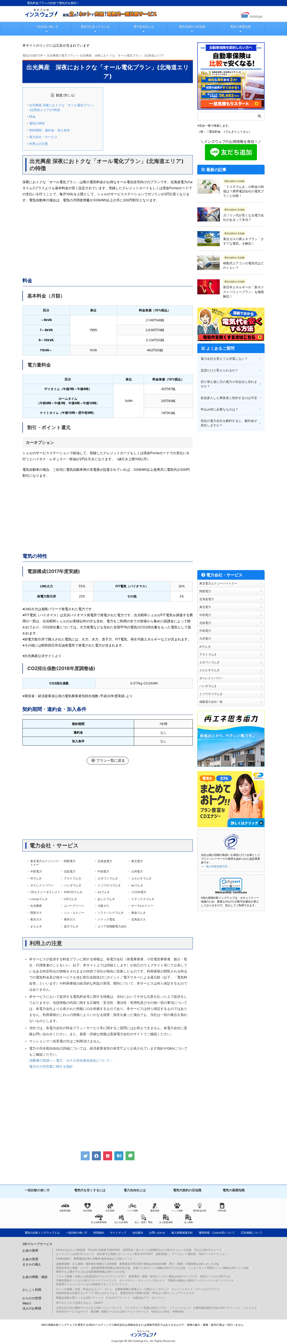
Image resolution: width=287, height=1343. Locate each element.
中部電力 (36, 871)
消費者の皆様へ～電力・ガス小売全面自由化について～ (71, 1060)
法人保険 (188, 1222)
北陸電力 (70, 871)
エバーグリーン (74, 905)
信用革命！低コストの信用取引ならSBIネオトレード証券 (157, 1250)
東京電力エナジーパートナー (44, 862)
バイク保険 (132, 1210)
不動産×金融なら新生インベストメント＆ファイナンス (200, 1280)
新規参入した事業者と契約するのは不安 (229, 398)
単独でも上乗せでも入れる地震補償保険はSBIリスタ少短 (90, 1271)
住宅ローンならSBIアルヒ (215, 1276)
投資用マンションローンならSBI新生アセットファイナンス (92, 1284)
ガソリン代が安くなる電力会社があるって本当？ (243, 217)
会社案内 (137, 1232)
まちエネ (36, 926)
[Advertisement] (107, 239)
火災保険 (109, 1210)
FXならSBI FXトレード (208, 1250)
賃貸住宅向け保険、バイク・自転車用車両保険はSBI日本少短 (93, 1267)
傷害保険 (154, 1210)
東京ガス (36, 919)
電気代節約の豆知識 (192, 26)
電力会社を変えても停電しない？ (224, 358)
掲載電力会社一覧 (211, 701)
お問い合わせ (157, 1232)
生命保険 (87, 1210)
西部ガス (36, 912)
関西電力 (70, 861)
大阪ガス (103, 905)
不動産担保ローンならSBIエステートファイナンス (86, 1280)
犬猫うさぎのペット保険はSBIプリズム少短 (159, 1267)
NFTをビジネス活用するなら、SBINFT (79, 1302)
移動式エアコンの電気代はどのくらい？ (243, 265)
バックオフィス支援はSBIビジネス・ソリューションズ (158, 1307)
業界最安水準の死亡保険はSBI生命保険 (143, 1263)
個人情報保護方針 (182, 1232)
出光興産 (36, 905)
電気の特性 (37, 123)
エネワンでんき (108, 878)
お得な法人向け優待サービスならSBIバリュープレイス (89, 1307)
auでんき (137, 885)
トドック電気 (106, 919)
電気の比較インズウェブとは (42, 1232)
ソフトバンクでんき (111, 912)
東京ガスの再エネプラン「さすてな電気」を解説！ (243, 241)
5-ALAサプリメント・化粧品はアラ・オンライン (135, 1297)
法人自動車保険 (99, 1222)
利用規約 (98, 1232)
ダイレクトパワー (42, 885)
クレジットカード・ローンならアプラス (195, 1289)
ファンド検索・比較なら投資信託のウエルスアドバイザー (91, 1276)
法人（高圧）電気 (143, 1222)
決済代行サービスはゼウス (72, 1311)
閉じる (69, 95)
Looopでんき (39, 899)
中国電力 (103, 871)
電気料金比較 (199, 1210)
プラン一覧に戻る (110, 760)
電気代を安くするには (95, 26)
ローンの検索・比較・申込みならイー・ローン (84, 1289)
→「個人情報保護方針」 (215, 866)
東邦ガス (70, 919)
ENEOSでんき (73, 892)
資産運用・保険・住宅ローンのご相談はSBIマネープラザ (162, 1276)
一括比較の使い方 (46, 26)
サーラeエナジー (142, 905)
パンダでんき (72, 885)
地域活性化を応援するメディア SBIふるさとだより (86, 1293)
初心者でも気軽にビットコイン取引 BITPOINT (125, 1254)
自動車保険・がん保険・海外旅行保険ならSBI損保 (86, 1263)
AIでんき (36, 878)
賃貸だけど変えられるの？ (219, 370)
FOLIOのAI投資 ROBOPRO (104, 1250)
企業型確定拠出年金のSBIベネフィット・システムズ (225, 1307)
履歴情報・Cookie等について (217, 1232)
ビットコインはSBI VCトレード (75, 1254)
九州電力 (137, 871)
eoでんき (104, 892)
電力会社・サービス (43, 137)
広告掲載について (251, 1232)
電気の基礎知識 (240, 26)
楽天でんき (71, 926)
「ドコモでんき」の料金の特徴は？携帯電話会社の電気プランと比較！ (243, 191)
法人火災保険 (121, 1222)
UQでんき (70, 899)
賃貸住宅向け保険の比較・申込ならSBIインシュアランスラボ (157, 1293)
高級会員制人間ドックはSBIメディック (79, 1297)
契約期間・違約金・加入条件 (49, 130)
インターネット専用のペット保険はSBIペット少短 (218, 1267)
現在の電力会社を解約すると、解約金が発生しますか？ (229, 423)
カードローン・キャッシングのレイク (142, 1280)
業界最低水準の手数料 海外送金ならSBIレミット (103, 1258)
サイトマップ (118, 1232)
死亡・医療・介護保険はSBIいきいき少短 (194, 1263)
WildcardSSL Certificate (231, 892)
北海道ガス (138, 919)
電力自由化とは (143, 26)
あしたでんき (106, 899)
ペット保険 (177, 1210)
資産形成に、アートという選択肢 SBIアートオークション (191, 1254)
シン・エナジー (74, 912)
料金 (32, 116)
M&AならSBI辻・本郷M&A (167, 1311)
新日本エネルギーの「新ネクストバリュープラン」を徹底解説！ (243, 291)
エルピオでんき (141, 878)
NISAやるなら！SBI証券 (70, 1250)
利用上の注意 (38, 143)
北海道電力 (105, 861)
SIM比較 (222, 1210)
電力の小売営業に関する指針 (51, 1066)
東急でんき (138, 912)
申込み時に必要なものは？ (219, 409)
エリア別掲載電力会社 (112, 926)
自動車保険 (65, 1210)
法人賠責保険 (166, 1222)
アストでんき (72, 878)
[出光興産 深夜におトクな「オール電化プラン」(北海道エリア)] (118, 1155)
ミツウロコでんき (109, 885)
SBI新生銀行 (63, 1258)
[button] (231, 884)
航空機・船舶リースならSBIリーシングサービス (120, 1311)
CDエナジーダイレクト (45, 892)
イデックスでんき (142, 899)
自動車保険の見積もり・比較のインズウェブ (142, 1289)
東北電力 (137, 861)
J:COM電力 (138, 892)
